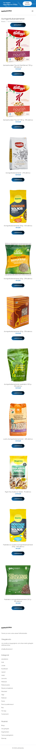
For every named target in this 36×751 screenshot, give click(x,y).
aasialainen (4, 659)
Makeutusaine (5, 685)
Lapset (3, 672)
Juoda (3, 665)
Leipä (3, 675)
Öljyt (2, 694)
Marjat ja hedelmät (7, 688)
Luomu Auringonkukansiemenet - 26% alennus (18, 439)
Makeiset (4, 682)
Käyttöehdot (5, 732)
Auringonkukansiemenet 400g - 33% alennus (18, 331)
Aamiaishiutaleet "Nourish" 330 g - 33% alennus (18, 120)
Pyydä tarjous (27, 3)
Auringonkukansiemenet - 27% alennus (18, 173)
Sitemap (3, 738)
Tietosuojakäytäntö (7, 735)
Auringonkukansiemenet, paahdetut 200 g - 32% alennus (18, 385)
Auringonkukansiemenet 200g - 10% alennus (18, 226)
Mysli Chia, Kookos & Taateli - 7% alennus (18, 492)
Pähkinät (3, 698)
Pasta (3, 701)
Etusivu (3, 21)
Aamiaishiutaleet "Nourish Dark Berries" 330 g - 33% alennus (18, 66)
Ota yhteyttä (5, 728)
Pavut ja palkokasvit (7, 704)
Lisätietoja (18, 74)
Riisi (2, 707)
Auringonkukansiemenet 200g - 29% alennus (18, 278)
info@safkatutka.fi (6, 649)
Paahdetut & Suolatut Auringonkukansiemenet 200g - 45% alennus (18, 545)
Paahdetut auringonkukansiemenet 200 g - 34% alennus (18, 600)
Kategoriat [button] (17, 25)
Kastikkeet (4, 669)
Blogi (2, 725)
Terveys (3, 711)
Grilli (2, 662)
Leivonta (4, 678)
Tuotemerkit (5, 714)
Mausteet (4, 691)
